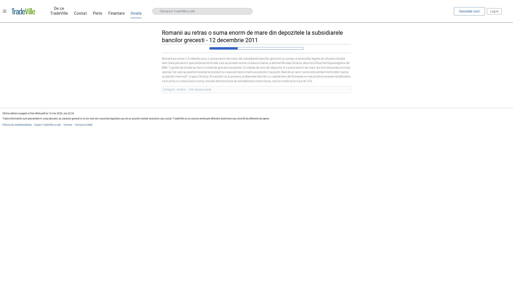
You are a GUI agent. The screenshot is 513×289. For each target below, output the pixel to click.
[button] (4, 11)
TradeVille (23, 11)
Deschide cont (469, 11)
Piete (97, 13)
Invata (136, 13)
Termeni (67, 124)
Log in (494, 11)
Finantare (116, 13)
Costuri (80, 13)
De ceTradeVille (59, 11)
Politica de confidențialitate (17, 124)
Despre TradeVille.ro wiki (47, 124)
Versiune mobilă (83, 124)
